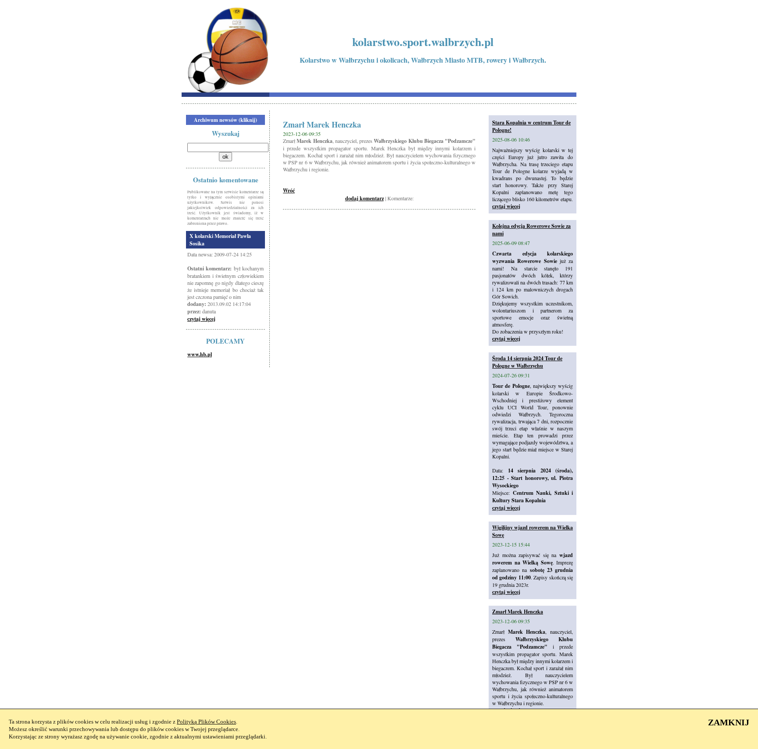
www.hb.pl (199, 354)
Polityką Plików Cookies (206, 721)
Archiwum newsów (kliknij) (225, 120)
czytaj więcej (201, 319)
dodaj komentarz (364, 198)
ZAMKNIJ (728, 722)
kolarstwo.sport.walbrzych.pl (422, 41)
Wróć (289, 190)
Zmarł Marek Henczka (517, 611)
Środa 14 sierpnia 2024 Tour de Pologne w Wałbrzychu (527, 362)
